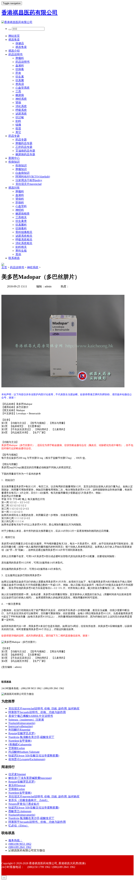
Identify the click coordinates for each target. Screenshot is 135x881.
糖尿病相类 (22, 213)
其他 (18, 254)
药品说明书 (15, 54)
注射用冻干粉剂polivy (28, 180)
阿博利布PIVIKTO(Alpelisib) (32, 176)
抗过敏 (19, 117)
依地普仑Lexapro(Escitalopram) (26, 759)
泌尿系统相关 (23, 235)
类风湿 (19, 84)
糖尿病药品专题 (25, 154)
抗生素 (19, 76)
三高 (18, 91)
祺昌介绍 (14, 50)
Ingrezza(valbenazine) (20, 726)
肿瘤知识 (21, 169)
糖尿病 (19, 95)
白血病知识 (22, 172)
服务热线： (15, 840)
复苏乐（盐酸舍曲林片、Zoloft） (28, 800)
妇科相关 (21, 246)
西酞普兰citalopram (19, 811)
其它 (18, 132)
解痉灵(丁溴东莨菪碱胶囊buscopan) (30, 777)
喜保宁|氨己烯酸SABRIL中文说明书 (30, 715)
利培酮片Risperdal (19, 729)
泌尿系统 (21, 113)
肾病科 (19, 198)
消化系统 (21, 106)
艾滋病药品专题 (25, 150)
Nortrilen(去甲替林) (19, 740)
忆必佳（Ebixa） (18, 825)
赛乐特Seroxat (16, 785)
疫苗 (18, 128)
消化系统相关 (23, 243)
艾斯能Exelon (16, 748)
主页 (4, 267)
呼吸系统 (21, 109)
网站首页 (14, 35)
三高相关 (21, 217)
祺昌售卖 (14, 39)
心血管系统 (22, 87)
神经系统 (21, 98)
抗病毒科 (21, 228)
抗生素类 (21, 221)
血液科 (19, 65)
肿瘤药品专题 (23, 143)
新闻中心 (14, 158)
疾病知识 (14, 161)
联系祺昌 (14, 258)
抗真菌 (19, 80)
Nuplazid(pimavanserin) (21, 723)
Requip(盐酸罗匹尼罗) (21, 733)
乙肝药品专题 (23, 146)
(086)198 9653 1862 (19, 843)
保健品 (19, 43)
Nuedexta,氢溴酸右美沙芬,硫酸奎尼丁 (31, 737)
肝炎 (18, 72)
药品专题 (14, 135)
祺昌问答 (14, 187)
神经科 (19, 209)
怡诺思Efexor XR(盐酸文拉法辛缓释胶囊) (33, 755)
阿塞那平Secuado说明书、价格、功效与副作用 (37, 712)
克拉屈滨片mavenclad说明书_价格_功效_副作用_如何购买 (43, 708)
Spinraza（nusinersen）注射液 (26, 719)
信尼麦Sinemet (17, 774)
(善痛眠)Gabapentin (19, 744)
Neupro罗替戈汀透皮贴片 (23, 803)
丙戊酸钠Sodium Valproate (24, 751)
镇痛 (18, 124)
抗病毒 (19, 69)
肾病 (18, 102)
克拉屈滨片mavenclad (28, 183)
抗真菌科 (21, 224)
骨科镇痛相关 (23, 232)
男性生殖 (21, 250)
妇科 (18, 121)
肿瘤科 (19, 58)
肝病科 (19, 202)
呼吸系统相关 (23, 239)
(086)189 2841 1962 (19, 847)
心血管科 (21, 206)
